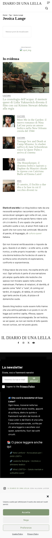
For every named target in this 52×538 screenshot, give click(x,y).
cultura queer (35, 233)
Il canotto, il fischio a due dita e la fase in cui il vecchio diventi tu (31, 187)
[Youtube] (33, 342)
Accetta (26, 512)
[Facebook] (18, 342)
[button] (47, 496)
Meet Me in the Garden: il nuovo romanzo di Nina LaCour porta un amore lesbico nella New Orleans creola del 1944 (32, 125)
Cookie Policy (17, 534)
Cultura (7, 95)
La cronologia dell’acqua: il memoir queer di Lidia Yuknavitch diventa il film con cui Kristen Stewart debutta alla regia (25, 103)
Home (5, 15)
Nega (26, 520)
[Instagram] (23, 342)
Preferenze (26, 527)
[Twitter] (28, 342)
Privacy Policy (33, 534)
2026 (19, 181)
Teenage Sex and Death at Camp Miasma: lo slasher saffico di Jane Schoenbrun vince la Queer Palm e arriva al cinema (32, 147)
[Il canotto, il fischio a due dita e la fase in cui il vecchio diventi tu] (9, 186)
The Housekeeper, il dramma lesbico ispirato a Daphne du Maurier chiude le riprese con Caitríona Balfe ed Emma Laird (32, 168)
